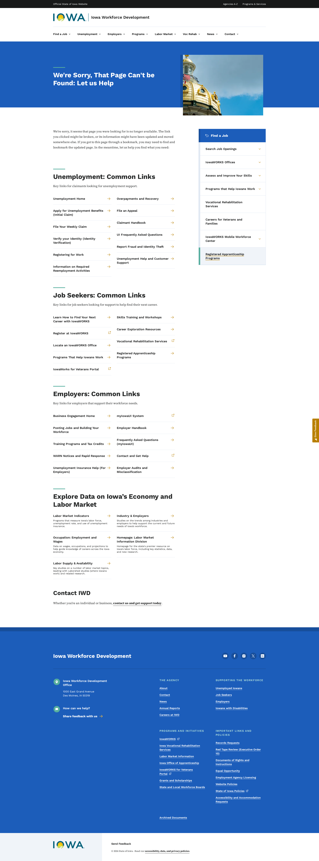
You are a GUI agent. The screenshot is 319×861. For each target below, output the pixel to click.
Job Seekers (224, 694)
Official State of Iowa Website (70, 4)
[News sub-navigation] (216, 34)
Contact (165, 694)
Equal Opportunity (228, 770)
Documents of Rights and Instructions (232, 762)
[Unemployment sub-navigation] (99, 34)
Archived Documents (173, 817)
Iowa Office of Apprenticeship (179, 763)
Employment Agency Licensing (236, 777)
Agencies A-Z (230, 4)
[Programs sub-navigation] (147, 34)
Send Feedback (121, 843)
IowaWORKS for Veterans (176, 771)
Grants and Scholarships (176, 780)
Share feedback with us (80, 716)
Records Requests (228, 742)
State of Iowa (230, 791)
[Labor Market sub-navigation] (175, 34)
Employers (223, 701)
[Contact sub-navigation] (237, 34)
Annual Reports (170, 708)
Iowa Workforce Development (120, 17)
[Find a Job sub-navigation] (69, 34)
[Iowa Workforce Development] (70, 17)
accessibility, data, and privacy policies (167, 851)
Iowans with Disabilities (232, 708)
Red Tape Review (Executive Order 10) (238, 751)
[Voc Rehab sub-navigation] (199, 34)
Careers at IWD (169, 714)
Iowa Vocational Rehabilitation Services (180, 747)
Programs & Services (254, 4)
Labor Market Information (177, 756)
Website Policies (226, 784)
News (163, 701)
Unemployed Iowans (229, 688)
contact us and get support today (137, 603)
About (163, 688)
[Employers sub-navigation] (124, 34)
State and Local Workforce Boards (182, 787)
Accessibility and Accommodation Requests (238, 799)
